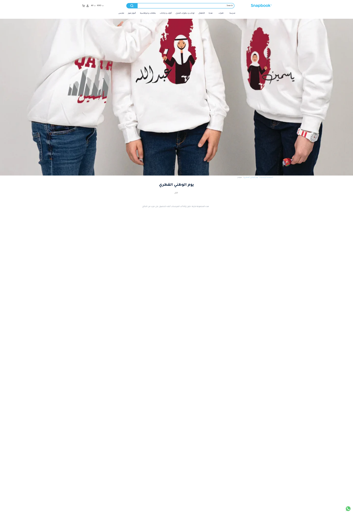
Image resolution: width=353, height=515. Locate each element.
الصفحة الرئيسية (266, 177)
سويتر (239, 177)
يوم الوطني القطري (251, 177)
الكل (176, 193)
